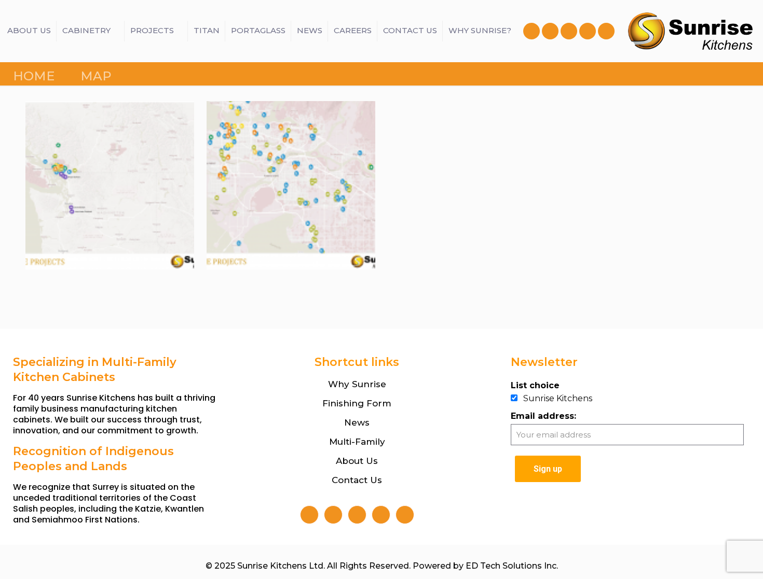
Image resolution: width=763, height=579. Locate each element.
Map (96, 75)
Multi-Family (357, 441)
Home (34, 75)
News (357, 422)
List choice (535, 385)
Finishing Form (356, 403)
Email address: (543, 416)
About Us (357, 461)
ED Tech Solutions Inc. (512, 566)
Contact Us (357, 480)
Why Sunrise (357, 384)
